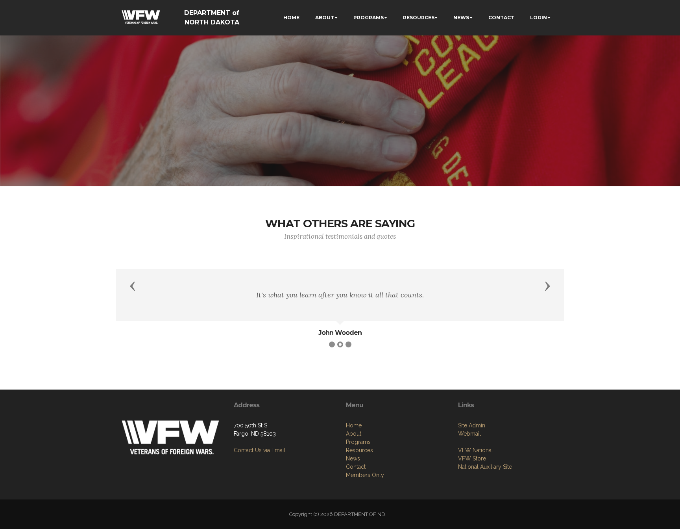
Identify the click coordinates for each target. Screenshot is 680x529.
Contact (356, 467)
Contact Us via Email (259, 450)
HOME (291, 17)
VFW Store (472, 458)
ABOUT (324, 17)
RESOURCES (418, 17)
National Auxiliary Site (485, 467)
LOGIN (538, 17)
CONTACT (501, 17)
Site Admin (471, 425)
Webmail (469, 434)
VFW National (475, 450)
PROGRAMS (368, 17)
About (353, 434)
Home (354, 425)
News (353, 458)
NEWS (461, 17)
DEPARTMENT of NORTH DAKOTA (211, 17)
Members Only (365, 475)
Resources (359, 450)
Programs (358, 442)
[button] (132, 285)
